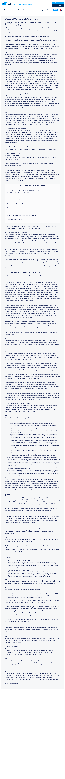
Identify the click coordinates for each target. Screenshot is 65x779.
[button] (61, 10)
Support (49, 10)
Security (35, 10)
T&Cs (55, 10)
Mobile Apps (26, 10)
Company (42, 10)
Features (11, 10)
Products (18, 10)
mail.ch (4, 10)
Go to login (58, 2)
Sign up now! (57, 5)
